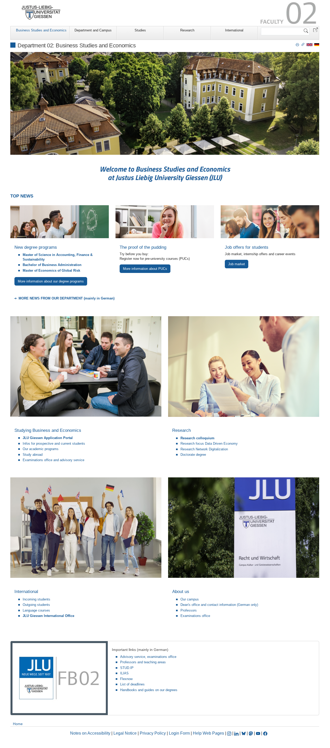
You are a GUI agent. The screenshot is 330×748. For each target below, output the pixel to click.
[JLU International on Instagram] (229, 733)
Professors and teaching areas (143, 662)
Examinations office (195, 616)
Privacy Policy (153, 733)
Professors (188, 610)
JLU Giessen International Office (48, 616)
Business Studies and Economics (41, 30)
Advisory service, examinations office (148, 657)
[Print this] (297, 44)
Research (187, 30)
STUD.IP (127, 668)
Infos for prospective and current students (54, 443)
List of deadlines (132, 684)
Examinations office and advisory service (53, 460)
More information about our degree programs (51, 281)
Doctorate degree (193, 455)
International (234, 30)
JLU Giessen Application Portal (48, 438)
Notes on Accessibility (90, 733)
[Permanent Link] (303, 44)
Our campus (189, 599)
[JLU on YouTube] (258, 733)
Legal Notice (125, 733)
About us (180, 591)
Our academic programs (41, 449)
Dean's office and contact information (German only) (219, 605)
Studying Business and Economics (47, 430)
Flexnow (126, 679)
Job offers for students (246, 247)
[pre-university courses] (165, 221)
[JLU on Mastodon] (251, 733)
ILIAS (124, 673)
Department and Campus (93, 30)
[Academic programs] (59, 221)
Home (18, 724)
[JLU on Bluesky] (244, 733)
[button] (315, 29)
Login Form (179, 733)
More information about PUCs (145, 269)
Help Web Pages (208, 733)
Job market (236, 264)
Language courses (36, 610)
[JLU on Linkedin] (237, 733)
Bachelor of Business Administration (52, 265)
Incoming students (36, 599)
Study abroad (33, 455)
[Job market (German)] (270, 221)
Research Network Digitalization (204, 449)
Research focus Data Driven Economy (209, 443)
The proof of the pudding (143, 247)
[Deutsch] (316, 44)
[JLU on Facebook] (265, 733)
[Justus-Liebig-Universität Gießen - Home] (41, 12)
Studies (140, 30)
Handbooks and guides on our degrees (148, 690)
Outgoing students (36, 605)
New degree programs (35, 247)
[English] (309, 44)
